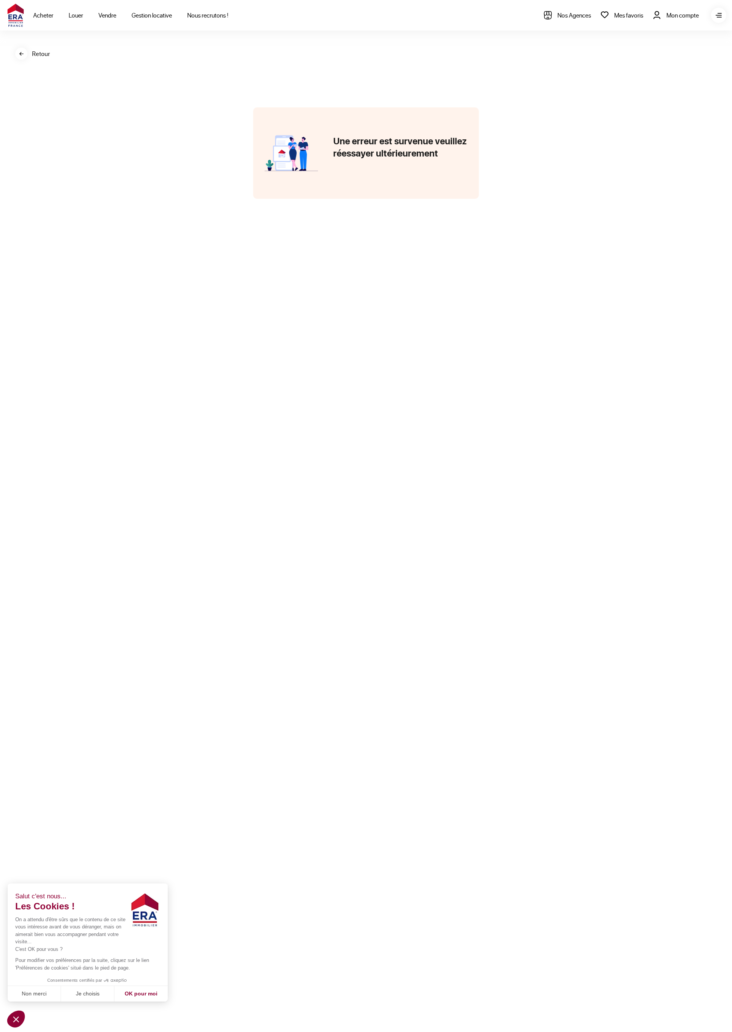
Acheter (43, 15)
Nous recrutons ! (207, 15)
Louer (76, 15)
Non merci (34, 993)
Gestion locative (152, 15)
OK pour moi (141, 993)
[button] (16, 1019)
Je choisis (88, 993)
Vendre (107, 15)
